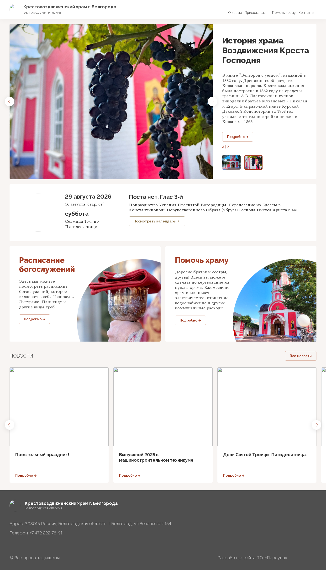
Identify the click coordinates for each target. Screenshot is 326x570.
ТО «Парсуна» (272, 557)
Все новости (301, 356)
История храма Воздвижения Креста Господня (265, 50)
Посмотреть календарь (155, 221)
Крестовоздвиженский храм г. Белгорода (69, 6)
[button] (9, 101)
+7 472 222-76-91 (46, 532)
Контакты (306, 13)
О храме (235, 13)
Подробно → (237, 137)
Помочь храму (284, 13)
